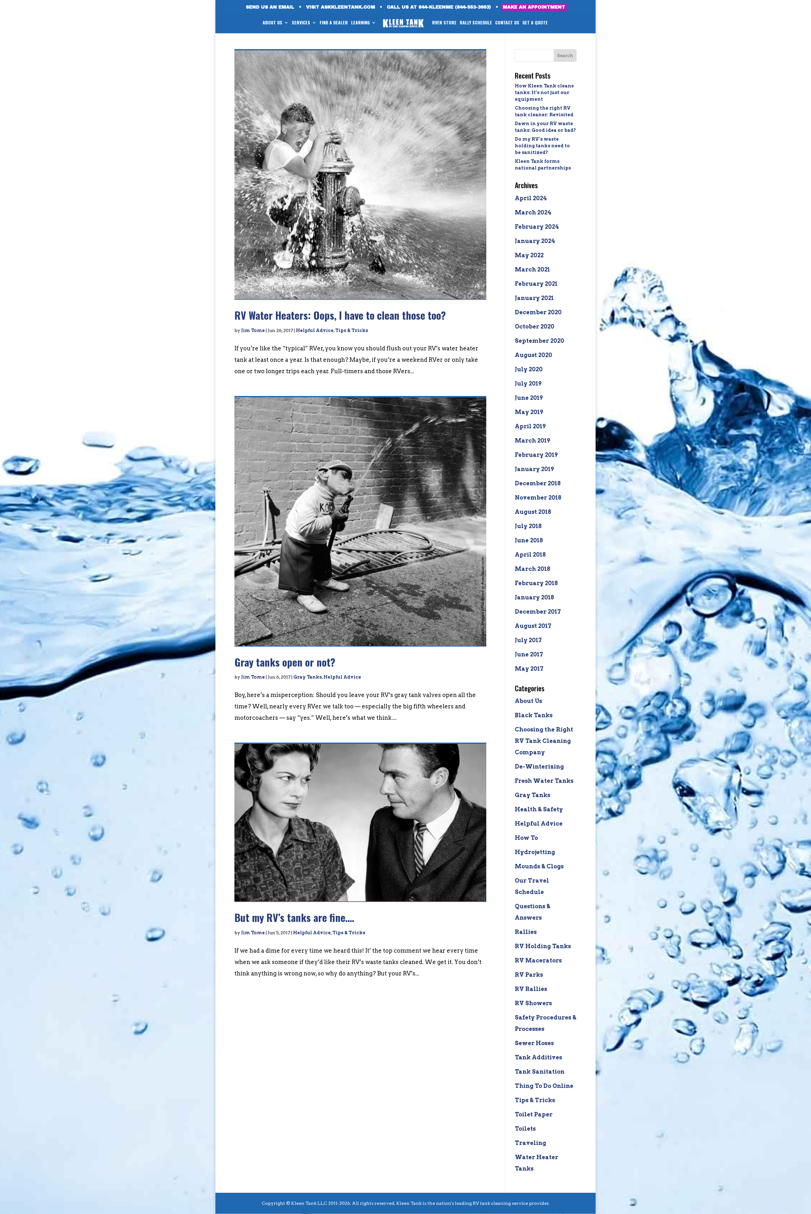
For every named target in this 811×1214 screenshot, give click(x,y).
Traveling (530, 1143)
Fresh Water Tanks (544, 780)
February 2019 (536, 454)
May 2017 (529, 668)
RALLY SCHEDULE (476, 23)
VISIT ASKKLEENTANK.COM (340, 7)
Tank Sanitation (540, 1071)
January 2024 (535, 241)
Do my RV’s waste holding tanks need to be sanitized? (542, 146)
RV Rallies (531, 989)
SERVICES (301, 23)
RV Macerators (538, 960)
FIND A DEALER (334, 23)
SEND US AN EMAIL (270, 7)
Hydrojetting (535, 852)
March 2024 (533, 212)
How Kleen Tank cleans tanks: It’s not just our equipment (544, 92)
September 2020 (539, 340)
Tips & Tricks (351, 330)
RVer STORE (444, 23)
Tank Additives (538, 1057)
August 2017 (533, 626)
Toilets (525, 1128)
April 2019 (530, 426)
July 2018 (528, 526)
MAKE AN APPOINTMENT (534, 7)
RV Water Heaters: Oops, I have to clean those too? (340, 315)
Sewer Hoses (534, 1043)
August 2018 (533, 511)
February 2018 (536, 583)
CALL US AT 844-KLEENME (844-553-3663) (439, 7)
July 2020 (529, 369)
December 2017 (538, 611)
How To (526, 837)
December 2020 (538, 312)
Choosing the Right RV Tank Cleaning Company (544, 741)
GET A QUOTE (535, 23)
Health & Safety (539, 809)
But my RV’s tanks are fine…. (294, 917)
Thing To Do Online (544, 1086)
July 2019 (528, 383)
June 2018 (529, 540)
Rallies (526, 932)
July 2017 (528, 640)
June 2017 (529, 654)
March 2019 (532, 440)
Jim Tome (253, 330)
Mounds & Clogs (539, 866)
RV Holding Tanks (543, 946)
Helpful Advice (315, 330)
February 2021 (536, 283)
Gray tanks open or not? (284, 662)
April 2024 (531, 198)
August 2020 (533, 355)
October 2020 (534, 326)
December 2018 (538, 483)
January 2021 (534, 298)
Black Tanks (533, 715)
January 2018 (534, 597)
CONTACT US (507, 23)
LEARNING (360, 23)
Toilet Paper (533, 1114)
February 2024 (537, 226)
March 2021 (532, 269)
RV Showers (533, 1003)
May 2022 (529, 255)
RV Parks (529, 974)
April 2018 (530, 554)
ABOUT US (272, 23)
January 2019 (534, 469)
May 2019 (529, 412)
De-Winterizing (539, 766)
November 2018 (538, 497)
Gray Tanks (307, 677)
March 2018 (532, 568)
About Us (528, 701)
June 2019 (529, 397)
